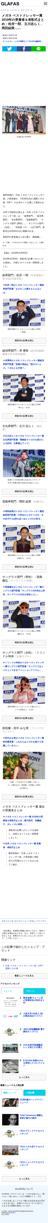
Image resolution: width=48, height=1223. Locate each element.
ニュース (7, 991)
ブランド (30, 991)
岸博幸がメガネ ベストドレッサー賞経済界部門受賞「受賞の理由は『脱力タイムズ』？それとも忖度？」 (23, 364)
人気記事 (30, 1093)
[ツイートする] (9, 48)
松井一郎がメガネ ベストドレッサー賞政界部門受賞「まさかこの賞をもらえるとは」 (23, 289)
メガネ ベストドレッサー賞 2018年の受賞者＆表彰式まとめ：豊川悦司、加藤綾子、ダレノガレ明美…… (23, 820)
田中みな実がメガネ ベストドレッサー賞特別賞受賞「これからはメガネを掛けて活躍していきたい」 (23, 742)
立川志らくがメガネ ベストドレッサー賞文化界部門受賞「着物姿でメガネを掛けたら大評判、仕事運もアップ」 (23, 440)
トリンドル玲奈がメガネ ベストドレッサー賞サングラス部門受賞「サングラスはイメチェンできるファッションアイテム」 (23, 666)
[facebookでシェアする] (24, 48)
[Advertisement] (24, 79)
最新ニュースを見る (24, 976)
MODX (13, 1213)
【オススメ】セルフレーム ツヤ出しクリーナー (24, 921)
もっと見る (24, 1077)
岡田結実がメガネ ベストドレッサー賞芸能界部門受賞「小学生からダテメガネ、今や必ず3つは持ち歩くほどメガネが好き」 (23, 515)
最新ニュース (9, 1093)
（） (23, 41)
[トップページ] (9, 5)
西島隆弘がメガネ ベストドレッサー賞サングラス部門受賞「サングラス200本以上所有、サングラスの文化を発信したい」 (24, 591)
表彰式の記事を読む (24, 340)
